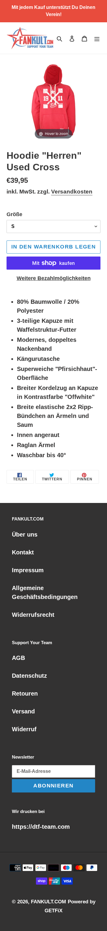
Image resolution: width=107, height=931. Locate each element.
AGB (18, 658)
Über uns (24, 534)
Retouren (25, 693)
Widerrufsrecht (33, 614)
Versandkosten (71, 191)
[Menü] (97, 38)
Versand (23, 711)
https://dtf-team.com (41, 826)
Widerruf (24, 729)
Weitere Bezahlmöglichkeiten (54, 278)
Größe (14, 214)
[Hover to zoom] (53, 100)
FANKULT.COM (48, 902)
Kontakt (23, 552)
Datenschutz (29, 675)
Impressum (28, 570)
